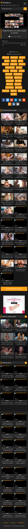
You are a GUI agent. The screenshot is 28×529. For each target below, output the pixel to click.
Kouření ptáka (10, 67)
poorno (16, 51)
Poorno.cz (6, 3)
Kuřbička (9, 74)
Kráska (19, 67)
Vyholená (22, 90)
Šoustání (19, 87)
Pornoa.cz (6, 522)
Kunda (6, 70)
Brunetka (14, 64)
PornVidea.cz (21, 522)
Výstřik (14, 94)
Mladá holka (18, 74)
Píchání (19, 80)
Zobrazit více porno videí (14, 288)
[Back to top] (23, 524)
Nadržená (10, 77)
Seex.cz (13, 522)
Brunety (6, 57)
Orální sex (18, 77)
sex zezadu (10, 87)
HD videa (15, 57)
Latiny (22, 57)
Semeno (18, 84)
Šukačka (6, 90)
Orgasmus (10, 80)
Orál (8, 60)
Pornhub (10, 84)
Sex (21, 60)
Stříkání (6, 64)
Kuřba (22, 70)
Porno (14, 60)
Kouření (22, 64)
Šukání (14, 90)
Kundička (14, 70)
